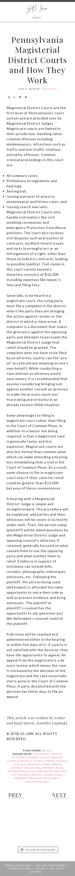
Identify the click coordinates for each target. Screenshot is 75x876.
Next (59, 795)
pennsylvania (18, 771)
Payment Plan (52, 767)
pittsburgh (57, 771)
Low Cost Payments (27, 764)
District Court (31, 760)
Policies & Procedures (51, 865)
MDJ (38, 767)
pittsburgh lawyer (26, 774)
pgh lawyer (38, 771)
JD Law (37, 8)
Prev (15, 795)
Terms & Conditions (18, 865)
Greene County (55, 760)
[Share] (9, 97)
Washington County (44, 778)
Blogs (47, 750)
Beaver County (39, 757)
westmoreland (37, 781)
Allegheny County (47, 753)
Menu (37, 17)
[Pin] (20, 97)
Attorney (19, 757)
